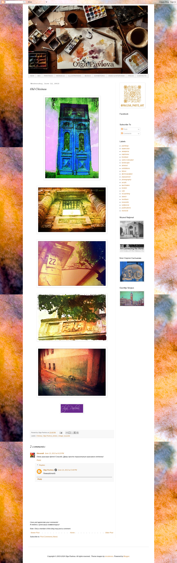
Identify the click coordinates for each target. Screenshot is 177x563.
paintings (125, 146)
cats (123, 191)
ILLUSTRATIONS (74, 76)
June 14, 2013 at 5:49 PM (67, 470)
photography (126, 180)
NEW (32, 76)
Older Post (109, 533)
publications (126, 208)
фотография (127, 174)
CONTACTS (141, 76)
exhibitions (126, 168)
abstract (125, 165)
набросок (125, 205)
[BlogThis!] (69, 432)
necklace (125, 199)
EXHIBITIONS (99, 76)
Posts (125, 129)
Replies (42, 465)
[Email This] (67, 432)
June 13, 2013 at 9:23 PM (54, 453)
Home (72, 533)
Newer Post (35, 533)
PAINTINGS (48, 76)
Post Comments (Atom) (49, 537)
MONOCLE (60, 76)
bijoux (124, 171)
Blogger (126, 556)
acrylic (124, 182)
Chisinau (39, 436)
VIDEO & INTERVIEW (116, 76)
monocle (125, 211)
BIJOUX (88, 76)
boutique (125, 157)
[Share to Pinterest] (77, 432)
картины (125, 154)
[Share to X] (72, 432)
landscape (126, 163)
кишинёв (67, 436)
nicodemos (109, 556)
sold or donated (127, 160)
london (124, 188)
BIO (39, 76)
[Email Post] (61, 432)
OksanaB (40, 453)
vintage (60, 436)
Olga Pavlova (47, 436)
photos (55, 436)
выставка (126, 185)
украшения (126, 177)
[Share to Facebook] (74, 432)
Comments (127, 133)
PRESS (131, 76)
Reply (39, 460)
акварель (125, 151)
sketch (124, 197)
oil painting (126, 194)
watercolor (126, 149)
